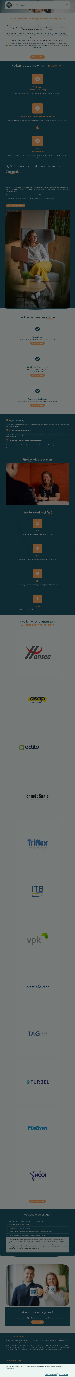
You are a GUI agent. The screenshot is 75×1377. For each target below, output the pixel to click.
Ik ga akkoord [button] (63, 1374)
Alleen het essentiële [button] (51, 1374)
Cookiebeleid (9, 1368)
